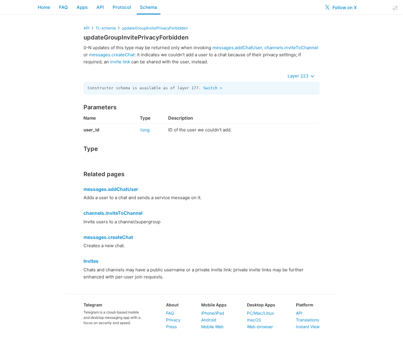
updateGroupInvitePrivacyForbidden (155, 28)
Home (44, 7)
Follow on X (344, 7)
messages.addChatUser (237, 47)
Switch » (212, 88)
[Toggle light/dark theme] (395, 7)
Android (208, 319)
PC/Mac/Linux (260, 313)
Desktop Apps (261, 304)
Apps (82, 7)
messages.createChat (112, 54)
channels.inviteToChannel (291, 47)
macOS (254, 319)
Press (171, 326)
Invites (91, 261)
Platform (304, 304)
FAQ (63, 7)
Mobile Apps (214, 304)
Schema (148, 7)
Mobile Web (212, 326)
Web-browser (260, 326)
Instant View (308, 326)
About (172, 304)
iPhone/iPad (212, 313)
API (100, 7)
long (145, 130)
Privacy (173, 319)
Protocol (122, 7)
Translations (307, 319)
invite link (120, 62)
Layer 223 (299, 76)
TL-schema (106, 28)
